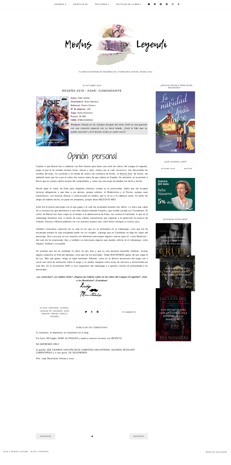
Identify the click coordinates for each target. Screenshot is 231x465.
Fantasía (54, 308)
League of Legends (51, 311)
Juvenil (64, 308)
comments (129, 312)
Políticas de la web (127, 4)
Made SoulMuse (216, 452)
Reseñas (59, 4)
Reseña (54, 316)
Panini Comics (59, 314)
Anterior (138, 436)
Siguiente (45, 436)
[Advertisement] (175, 394)
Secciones (101, 4)
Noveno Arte (126, 174)
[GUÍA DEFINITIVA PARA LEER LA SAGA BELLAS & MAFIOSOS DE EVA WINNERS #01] (173, 340)
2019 (45, 308)
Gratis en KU (80, 4)
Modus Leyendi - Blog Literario (30, 451)
